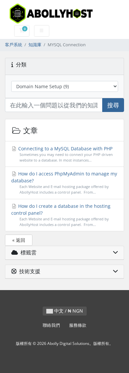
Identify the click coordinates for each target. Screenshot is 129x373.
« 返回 (18, 240)
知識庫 (34, 45)
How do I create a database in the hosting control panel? (61, 215)
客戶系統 (13, 45)
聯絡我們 (51, 325)
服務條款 (77, 325)
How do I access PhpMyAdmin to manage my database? (64, 182)
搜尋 (113, 105)
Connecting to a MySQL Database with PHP (65, 154)
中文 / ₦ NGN (68, 311)
